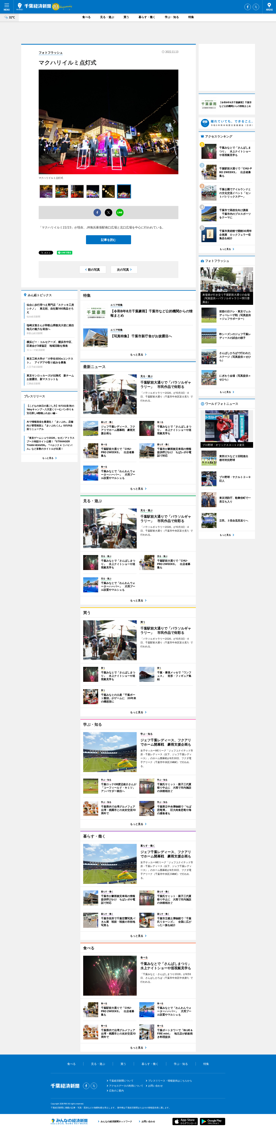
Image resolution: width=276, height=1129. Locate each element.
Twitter (256, 7)
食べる (86, 17)
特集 (191, 17)
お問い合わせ (155, 1085)
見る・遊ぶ (107, 17)
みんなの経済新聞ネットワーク (69, 1121)
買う (126, 17)
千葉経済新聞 (34, 6)
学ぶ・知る (172, 17)
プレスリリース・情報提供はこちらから (170, 1080)
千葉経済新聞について (121, 1080)
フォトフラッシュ (51, 52)
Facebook (247, 7)
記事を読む (108, 240)
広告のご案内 (116, 1090)
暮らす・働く (147, 17)
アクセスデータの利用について (126, 1085)
